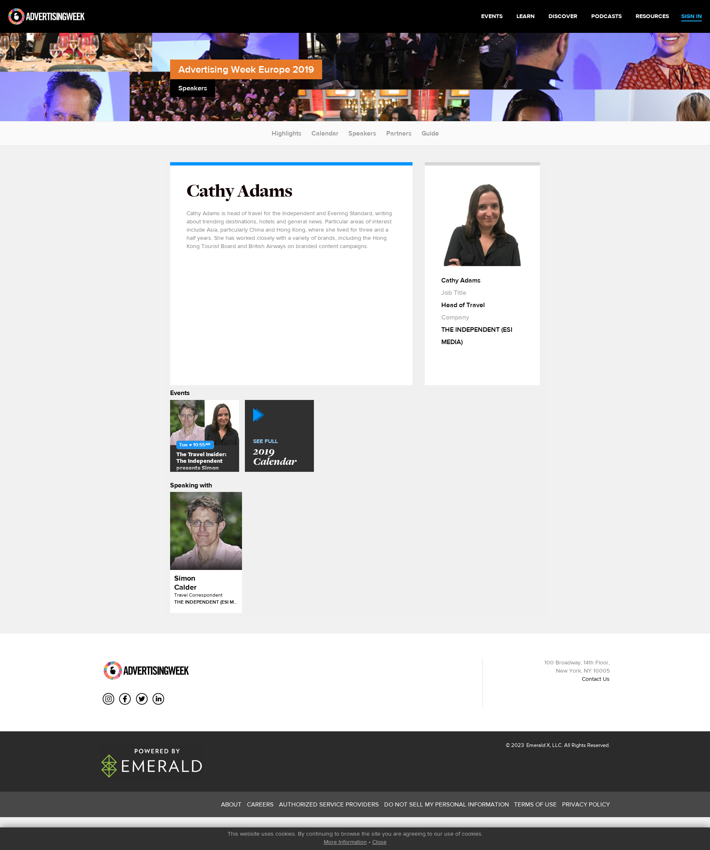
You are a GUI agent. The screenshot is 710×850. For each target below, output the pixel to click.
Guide (430, 133)
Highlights (287, 133)
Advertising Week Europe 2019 (246, 69)
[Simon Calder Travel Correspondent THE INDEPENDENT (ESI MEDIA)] (206, 531)
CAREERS (260, 804)
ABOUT (231, 804)
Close (379, 842)
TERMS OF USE (535, 804)
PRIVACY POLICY (586, 804)
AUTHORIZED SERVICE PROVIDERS (329, 804)
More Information (345, 842)
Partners (399, 133)
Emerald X (537, 745)
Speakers (362, 133)
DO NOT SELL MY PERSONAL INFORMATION (446, 804)
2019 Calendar (274, 453)
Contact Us (596, 678)
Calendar (325, 133)
